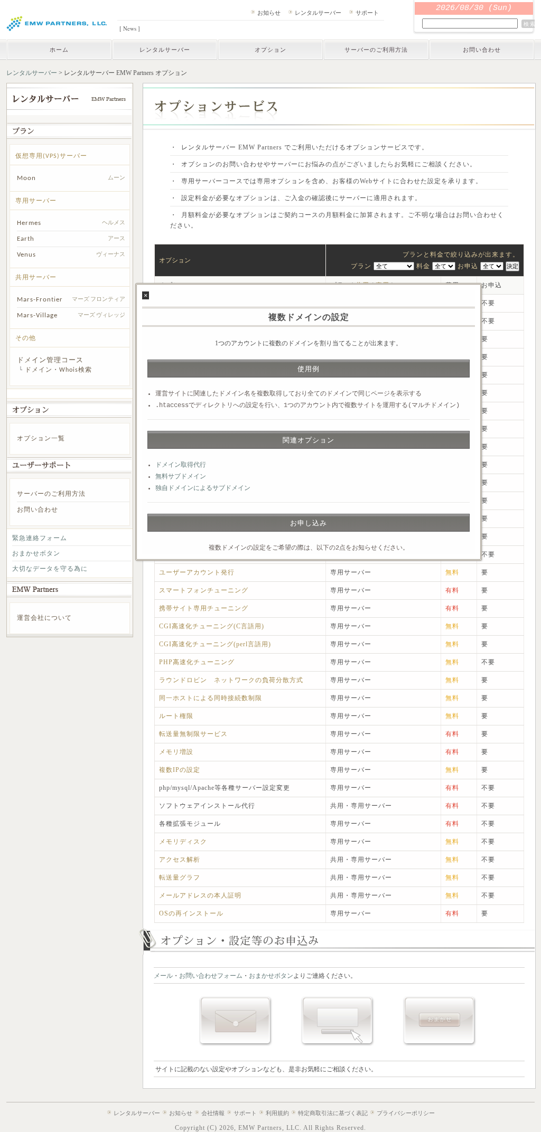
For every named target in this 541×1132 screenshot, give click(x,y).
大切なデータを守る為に (50, 569)
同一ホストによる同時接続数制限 (210, 698)
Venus (26, 254)
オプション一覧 (41, 439)
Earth (25, 238)
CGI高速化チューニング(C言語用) (211, 626)
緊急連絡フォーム (39, 538)
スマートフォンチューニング (203, 590)
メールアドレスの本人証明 (200, 895)
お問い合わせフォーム (210, 975)
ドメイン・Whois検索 (58, 370)
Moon (26, 178)
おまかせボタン (36, 554)
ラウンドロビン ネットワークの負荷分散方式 (231, 680)
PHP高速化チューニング (197, 662)
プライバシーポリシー (406, 1113)
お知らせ (269, 12)
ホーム (59, 49)
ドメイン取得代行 (180, 465)
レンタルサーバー (318, 12)
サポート (367, 12)
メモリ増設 (176, 752)
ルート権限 (176, 716)
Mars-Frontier (40, 299)
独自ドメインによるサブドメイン (202, 488)
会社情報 (213, 1113)
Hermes (29, 223)
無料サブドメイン (180, 476)
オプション (270, 49)
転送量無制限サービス (193, 734)
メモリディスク (183, 841)
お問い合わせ (482, 49)
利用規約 (277, 1113)
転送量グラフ (179, 877)
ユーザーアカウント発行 (197, 572)
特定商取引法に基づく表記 (333, 1113)
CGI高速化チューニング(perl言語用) (215, 644)
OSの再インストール (191, 913)
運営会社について (44, 618)
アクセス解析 (179, 859)
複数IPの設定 (179, 769)
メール (163, 975)
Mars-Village (37, 315)
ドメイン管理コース (50, 360)
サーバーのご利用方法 (376, 49)
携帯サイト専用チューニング (203, 608)
